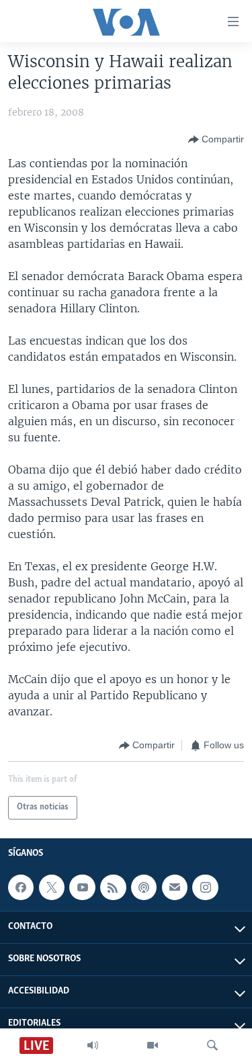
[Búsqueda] (212, 1045)
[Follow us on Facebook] (21, 887)
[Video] (152, 1045)
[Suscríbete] (174, 887)
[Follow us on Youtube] (82, 887)
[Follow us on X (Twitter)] (52, 887)
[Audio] (93, 1045)
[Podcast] (144, 887)
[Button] (216, 140)
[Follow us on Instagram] (205, 887)
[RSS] (113, 887)
